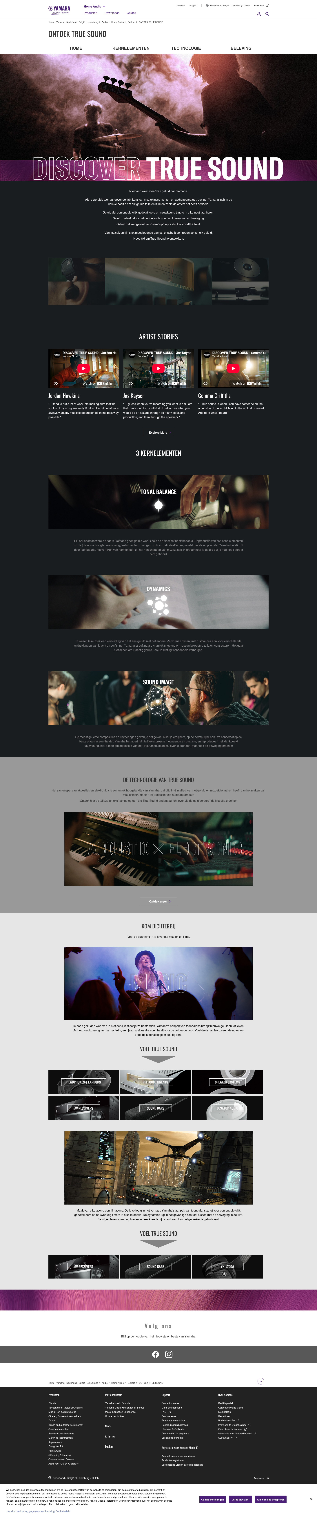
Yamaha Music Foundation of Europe (124, 1407)
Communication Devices (61, 1459)
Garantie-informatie (172, 1407)
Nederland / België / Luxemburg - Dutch (230, 5)
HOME (76, 48)
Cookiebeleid (63, 1511)
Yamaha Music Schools (117, 1403)
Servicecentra (169, 1416)
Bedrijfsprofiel (225, 1403)
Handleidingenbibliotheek (175, 1425)
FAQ (164, 1411)
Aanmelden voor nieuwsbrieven (178, 1456)
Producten (90, 13)
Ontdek (131, 13)
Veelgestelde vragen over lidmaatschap (182, 1464)
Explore (131, 21)
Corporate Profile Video (230, 1407)
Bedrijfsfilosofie (226, 1420)
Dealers (181, 5)
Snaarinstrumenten (58, 1429)
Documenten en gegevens (175, 1433)
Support (193, 5)
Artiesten (110, 1436)
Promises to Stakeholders (232, 1425)
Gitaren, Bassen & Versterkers (64, 1416)
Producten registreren (173, 1460)
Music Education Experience (120, 1411)
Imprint (11, 1511)
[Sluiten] (311, 1499)
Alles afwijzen (240, 1499)
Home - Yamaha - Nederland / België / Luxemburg (73, 21)
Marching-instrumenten (60, 1437)
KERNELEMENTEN (131, 48)
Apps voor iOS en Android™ (63, 1463)
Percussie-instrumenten (61, 1433)
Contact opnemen (171, 1403)
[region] (158, 1499)
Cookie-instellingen (212, 1499)
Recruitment (224, 1416)
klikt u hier (82, 1504)
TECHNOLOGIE (186, 48)
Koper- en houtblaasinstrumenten (65, 1425)
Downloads (112, 13)
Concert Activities (114, 1416)
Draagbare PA (55, 1446)
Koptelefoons (55, 1442)
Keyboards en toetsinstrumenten (65, 1407)
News (108, 1426)
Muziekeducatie (113, 1395)
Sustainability (225, 1437)
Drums (51, 1420)
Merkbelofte (224, 1411)
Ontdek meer (158, 901)
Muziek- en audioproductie (62, 1411)
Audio (105, 21)
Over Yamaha (225, 1395)
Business (259, 5)
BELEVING (241, 48)
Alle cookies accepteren (271, 1499)
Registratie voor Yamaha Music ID (180, 1447)
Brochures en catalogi (173, 1420)
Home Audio (92, 6)
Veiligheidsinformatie (172, 1437)
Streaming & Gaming (59, 1455)
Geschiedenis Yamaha (230, 1429)
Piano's (52, 1403)
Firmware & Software (173, 1429)
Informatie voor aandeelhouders (235, 1433)
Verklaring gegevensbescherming (36, 1511)
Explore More (158, 432)
